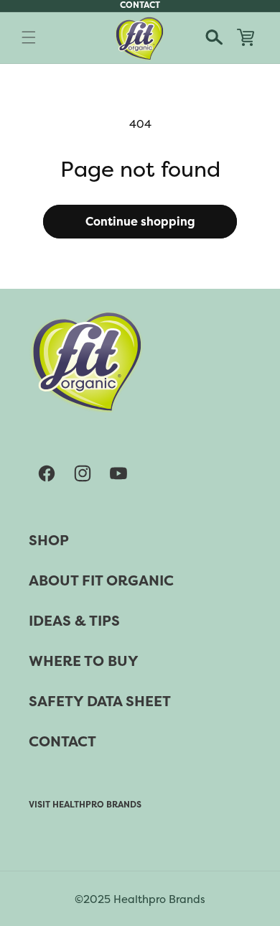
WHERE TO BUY (84, 661)
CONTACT (62, 741)
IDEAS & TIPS (74, 620)
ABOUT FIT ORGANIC (101, 580)
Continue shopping (140, 221)
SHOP (49, 540)
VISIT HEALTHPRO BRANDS (85, 804)
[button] (29, 37)
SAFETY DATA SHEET (100, 701)
